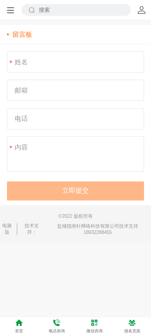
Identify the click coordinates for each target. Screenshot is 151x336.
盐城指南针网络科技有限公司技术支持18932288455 (97, 229)
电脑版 (7, 229)
